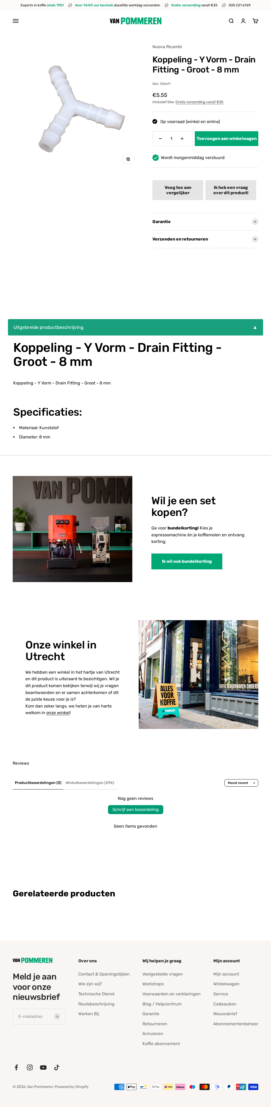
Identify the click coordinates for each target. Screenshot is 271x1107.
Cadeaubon (224, 1003)
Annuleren (152, 1033)
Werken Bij (88, 1013)
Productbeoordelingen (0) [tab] (38, 783)
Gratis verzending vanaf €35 (199, 102)
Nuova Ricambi (167, 46)
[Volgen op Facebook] (16, 1067)
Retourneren (154, 1023)
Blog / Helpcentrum (162, 1003)
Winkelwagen (226, 983)
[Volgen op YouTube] (43, 1067)
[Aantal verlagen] (160, 138)
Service (220, 993)
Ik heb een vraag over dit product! (231, 190)
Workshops (153, 983)
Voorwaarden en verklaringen (171, 993)
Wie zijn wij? (90, 983)
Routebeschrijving (96, 1003)
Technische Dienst (96, 993)
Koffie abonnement (161, 1043)
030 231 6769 (240, 5)
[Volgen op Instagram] (29, 1067)
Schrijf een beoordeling (135, 809)
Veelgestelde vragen (162, 974)
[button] (177, 190)
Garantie (150, 1013)
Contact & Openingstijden (104, 974)
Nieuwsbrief (225, 1013)
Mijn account (226, 974)
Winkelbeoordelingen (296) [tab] (90, 783)
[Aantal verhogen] (182, 138)
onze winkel (58, 712)
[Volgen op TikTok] (56, 1067)
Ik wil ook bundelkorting (187, 561)
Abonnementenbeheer (235, 1023)
